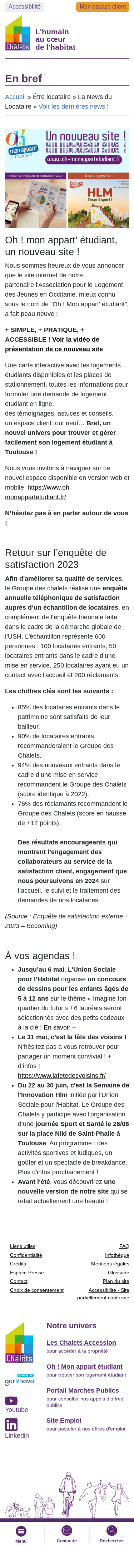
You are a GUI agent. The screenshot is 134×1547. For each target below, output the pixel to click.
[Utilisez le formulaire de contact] (66, 1530)
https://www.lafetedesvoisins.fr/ (62, 1075)
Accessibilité (25, 7)
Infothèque (117, 1255)
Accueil (15, 96)
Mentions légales (110, 1263)
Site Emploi (63, 1420)
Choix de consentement (37, 1290)
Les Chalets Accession (81, 1342)
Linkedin (17, 1435)
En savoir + (60, 1027)
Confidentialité (26, 1255)
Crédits (18, 1263)
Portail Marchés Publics (82, 1390)
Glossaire (118, 1272)
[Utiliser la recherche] (111, 1530)
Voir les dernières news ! (74, 106)
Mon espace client (103, 7)
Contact (19, 1281)
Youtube (16, 1409)
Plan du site (116, 1281)
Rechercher (112, 1540)
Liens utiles (22, 1246)
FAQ (124, 1246)
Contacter (67, 1540)
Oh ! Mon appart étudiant (84, 1366)
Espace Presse (27, 1272)
